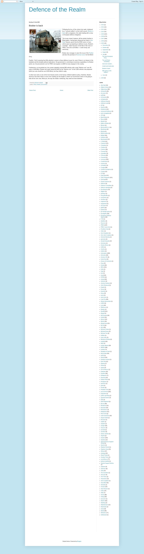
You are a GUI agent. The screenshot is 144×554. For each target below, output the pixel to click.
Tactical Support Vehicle (107, 463)
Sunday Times (105, 457)
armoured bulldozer (106, 111)
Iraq (102, 275)
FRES (34, 84)
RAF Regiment (105, 401)
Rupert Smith (104, 417)
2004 (102, 78)
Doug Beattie (104, 195)
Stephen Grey (104, 449)
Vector (102, 494)
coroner (103, 163)
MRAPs (103, 347)
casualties (103, 153)
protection (103, 393)
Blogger (79, 541)
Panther (91, 53)
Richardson (104, 409)
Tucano (103, 486)
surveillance (104, 459)
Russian (103, 419)
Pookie (103, 387)
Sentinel (103, 431)
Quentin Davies (105, 397)
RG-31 (102, 403)
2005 (102, 43)
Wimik (102, 510)
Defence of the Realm (57, 9)
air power (103, 93)
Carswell (103, 151)
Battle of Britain (105, 123)
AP (101, 105)
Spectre (103, 445)
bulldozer (103, 137)
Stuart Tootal (104, 455)
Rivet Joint (103, 413)
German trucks (81, 54)
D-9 (102, 173)
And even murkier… (107, 64)
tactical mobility (105, 461)
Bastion (103, 121)
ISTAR (102, 277)
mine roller (104, 337)
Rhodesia (103, 405)
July (104, 54)
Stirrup (102, 451)
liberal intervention (106, 301)
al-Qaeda (103, 99)
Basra (102, 119)
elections (103, 199)
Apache (103, 107)
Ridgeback (104, 411)
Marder (103, 309)
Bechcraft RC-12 (105, 127)
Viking (102, 496)
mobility (103, 341)
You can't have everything (106, 60)
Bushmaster (104, 139)
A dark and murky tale (108, 66)
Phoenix (103, 377)
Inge (102, 271)
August (105, 52)
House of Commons (106, 261)
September (106, 49)
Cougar (103, 167)
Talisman (103, 468)
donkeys (103, 193)
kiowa (102, 293)
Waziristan (103, 506)
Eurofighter (104, 213)
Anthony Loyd (104, 103)
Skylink (103, 435)
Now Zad (103, 361)
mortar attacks (104, 345)
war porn (103, 498)
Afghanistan (104, 89)
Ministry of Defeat (105, 339)
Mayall (102, 313)
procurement (44, 84)
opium (102, 367)
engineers (103, 201)
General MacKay (105, 237)
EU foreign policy (105, 211)
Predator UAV (104, 389)
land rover (103, 297)
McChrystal (104, 315)
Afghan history (105, 87)
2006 (102, 41)
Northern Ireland (105, 359)
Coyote (103, 171)
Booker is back (106, 68)
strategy (103, 453)
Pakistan (103, 371)
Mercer (103, 319)
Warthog (103, 502)
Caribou (103, 147)
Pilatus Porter (104, 379)
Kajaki (102, 287)
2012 (102, 27)
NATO (102, 355)
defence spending (105, 187)
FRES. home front (105, 227)
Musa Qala (104, 353)
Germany (103, 243)
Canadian (103, 145)
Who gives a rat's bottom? (106, 71)
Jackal (102, 279)
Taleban (103, 466)
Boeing (103, 131)
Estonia (103, 209)
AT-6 (102, 115)
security (103, 429)
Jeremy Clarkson (105, 283)
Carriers (103, 149)
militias (103, 335)
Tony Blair (103, 482)
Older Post (90, 90)
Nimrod (103, 357)
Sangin (103, 425)
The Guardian (104, 472)
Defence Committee (106, 185)
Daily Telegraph (105, 177)
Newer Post (32, 90)
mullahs (103, 349)
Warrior (103, 500)
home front (104, 259)
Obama (103, 363)
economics (104, 197)
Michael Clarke (105, 329)
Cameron (103, 143)
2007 (102, 38)
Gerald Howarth (105, 241)
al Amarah (103, 97)
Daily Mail (103, 175)
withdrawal (104, 515)
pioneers (103, 383)
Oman (102, 365)
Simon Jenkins (105, 433)
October (105, 47)
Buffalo (103, 135)
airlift (102, 95)
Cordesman (104, 161)
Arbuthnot (103, 109)
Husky (102, 265)
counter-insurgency (106, 169)
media (102, 317)
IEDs (102, 267)
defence (103, 183)
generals (103, 239)
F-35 (102, 219)
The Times (103, 476)
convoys (103, 159)
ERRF (102, 207)
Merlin (102, 321)
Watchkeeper (104, 504)
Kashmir (103, 291)
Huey (102, 263)
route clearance (105, 415)
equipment (104, 203)
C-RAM (103, 141)
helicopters (104, 253)
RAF (102, 399)
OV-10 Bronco (104, 369)
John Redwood (105, 285)
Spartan (103, 439)
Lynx (102, 305)
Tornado (103, 484)
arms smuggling (105, 113)
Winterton (103, 512)
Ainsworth (103, 91)
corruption (103, 165)
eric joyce (103, 205)
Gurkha (103, 249)
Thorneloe (103, 478)
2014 (102, 24)
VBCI (102, 492)
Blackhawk (104, 129)
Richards (103, 407)
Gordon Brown (105, 245)
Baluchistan (104, 117)
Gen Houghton (105, 233)
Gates (102, 231)
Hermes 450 (104, 257)
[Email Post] (46, 82)
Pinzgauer (103, 381)
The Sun (103, 474)
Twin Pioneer (104, 488)
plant (102, 385)
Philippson (104, 375)
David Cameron (105, 181)
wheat (102, 509)
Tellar (102, 470)
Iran (102, 273)
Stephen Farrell (105, 447)
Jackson (103, 281)
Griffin (102, 247)
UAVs (102, 490)
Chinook (103, 155)
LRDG (102, 303)
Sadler (102, 421)
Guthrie (103, 251)
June (104, 75)
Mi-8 (102, 327)
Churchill (103, 157)
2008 (102, 36)
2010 (102, 31)
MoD (102, 343)
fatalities (103, 221)
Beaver (103, 125)
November (105, 45)
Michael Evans (105, 331)
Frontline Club (104, 229)
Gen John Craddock (106, 235)
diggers (103, 191)
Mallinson (103, 307)
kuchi (102, 295)
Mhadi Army (104, 323)
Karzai (102, 289)
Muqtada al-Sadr (105, 351)
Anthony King (104, 101)
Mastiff (102, 311)
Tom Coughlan (105, 480)
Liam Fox (103, 299)
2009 (102, 34)
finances (103, 223)
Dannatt (103, 179)
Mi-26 (102, 325)
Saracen (103, 427)
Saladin (103, 423)
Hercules (103, 255)
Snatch (103, 437)
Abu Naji (103, 85)
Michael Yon (104, 333)
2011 (102, 29)
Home (61, 90)
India (102, 269)
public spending (105, 395)
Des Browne (104, 189)
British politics (104, 133)
